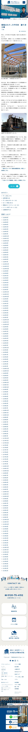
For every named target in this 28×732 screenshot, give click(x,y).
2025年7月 (5, 248)
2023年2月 (5, 315)
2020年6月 (5, 375)
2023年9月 (5, 299)
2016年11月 (5, 468)
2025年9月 (5, 243)
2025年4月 (5, 254)
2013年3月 (5, 568)
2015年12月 (6, 491)
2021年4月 (5, 361)
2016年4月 (5, 482)
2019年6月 (5, 396)
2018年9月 (5, 417)
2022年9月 (5, 326)
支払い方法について (5, 689)
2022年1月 (5, 345)
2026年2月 (5, 231)
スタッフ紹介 (18, 684)
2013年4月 (5, 566)
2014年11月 (5, 522)
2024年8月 (5, 273)
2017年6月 (5, 452)
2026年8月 (5, 217)
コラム (16, 679)
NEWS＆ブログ (18, 671)
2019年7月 (5, 394)
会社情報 (17, 682)
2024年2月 (5, 287)
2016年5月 (5, 480)
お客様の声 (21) (7, 210)
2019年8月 (5, 392)
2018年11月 (5, 412)
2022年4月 (5, 338)
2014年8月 (5, 529)
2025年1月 (5, 261)
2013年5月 (5, 563)
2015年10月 (6, 496)
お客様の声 (17, 669)
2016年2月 (5, 487)
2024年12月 (6, 264)
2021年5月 (5, 359)
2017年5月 (5, 454)
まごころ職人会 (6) (8, 203)
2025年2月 (5, 259)
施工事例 (17, 666)
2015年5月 (5, 508)
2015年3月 (5, 512)
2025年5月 (5, 252)
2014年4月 (5, 538)
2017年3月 (5, 459)
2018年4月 (5, 429)
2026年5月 (5, 224)
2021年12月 (6, 347)
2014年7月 (5, 531)
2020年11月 (6, 371)
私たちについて (4, 682)
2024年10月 (6, 268)
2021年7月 (5, 354)
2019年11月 (5, 385)
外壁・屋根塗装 (4, 673)
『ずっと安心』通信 (19, 676)
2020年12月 (6, 368)
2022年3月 (5, 340)
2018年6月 (5, 424)
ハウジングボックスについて (7, 684)
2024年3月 (5, 285)
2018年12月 (6, 410)
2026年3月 (5, 229)
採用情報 (17, 688)
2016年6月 (5, 478)
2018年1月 (5, 436)
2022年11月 (6, 322)
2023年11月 (6, 294)
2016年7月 (5, 475)
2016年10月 (6, 471)
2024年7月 (5, 275)
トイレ (2, 671)
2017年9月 (5, 445)
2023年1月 (5, 317)
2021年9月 (5, 350)
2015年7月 (5, 503)
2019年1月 (5, 408)
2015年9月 (5, 498)
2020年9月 (5, 373)
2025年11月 (6, 238)
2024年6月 (5, 278)
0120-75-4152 (15, 595)
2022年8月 (5, 329)
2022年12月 (6, 320)
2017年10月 (6, 443)
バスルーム (3, 668)
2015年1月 (5, 517)
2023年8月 (5, 301)
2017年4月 (5, 457)
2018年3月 (5, 431)
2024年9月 (5, 271)
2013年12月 (6, 547)
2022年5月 (5, 336)
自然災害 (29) (6, 198)
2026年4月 (5, 227)
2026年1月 (5, 234)
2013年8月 (5, 556)
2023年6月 (5, 306)
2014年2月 (5, 543)
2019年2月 (5, 405)
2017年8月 (5, 447)
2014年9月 (5, 526)
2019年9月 (5, 389)
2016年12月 (6, 466)
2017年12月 (6, 438)
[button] (26, 707)
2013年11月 (5, 550)
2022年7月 (5, 331)
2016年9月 (5, 473)
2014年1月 (5, 545)
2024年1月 (5, 289)
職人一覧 (17, 686)
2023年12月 (6, 292)
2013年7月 (5, 559)
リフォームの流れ (4, 686)
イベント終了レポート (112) (10, 207)
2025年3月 (5, 257)
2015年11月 (5, 494)
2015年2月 (5, 515)
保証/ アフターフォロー (6, 687)
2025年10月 (6, 241)
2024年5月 (5, 280)
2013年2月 (5, 570)
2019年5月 (5, 399)
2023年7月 (5, 303)
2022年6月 (5, 333)
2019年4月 (5, 401)
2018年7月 (5, 422)
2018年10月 (6, 415)
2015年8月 (5, 501)
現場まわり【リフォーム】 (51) (11, 205)
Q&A (2, 691)
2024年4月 (5, 282)
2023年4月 (5, 310)
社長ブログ (17, 674)
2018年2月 (5, 433)
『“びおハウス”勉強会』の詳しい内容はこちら (13, 180)
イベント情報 (18, 664)
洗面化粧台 (3, 669)
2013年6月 (5, 561)
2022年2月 (5, 343)
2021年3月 (5, 364)
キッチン (3, 666)
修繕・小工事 (4, 679)
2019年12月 (6, 382)
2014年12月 (6, 519)
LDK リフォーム (4, 674)
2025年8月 (5, 245)
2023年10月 (6, 296)
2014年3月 (5, 540)
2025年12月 (6, 236)
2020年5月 (5, 378)
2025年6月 (5, 250)
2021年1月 (5, 366)
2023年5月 (5, 308)
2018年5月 (5, 426)
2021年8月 (5, 352)
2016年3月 (5, 484)
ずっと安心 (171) (7, 196)
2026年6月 (5, 222)
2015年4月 (5, 510)
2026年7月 (5, 220)
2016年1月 (5, 489)
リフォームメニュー (5, 664)
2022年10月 (6, 324)
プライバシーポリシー (18, 692)
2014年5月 (5, 536)
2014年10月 (6, 524)
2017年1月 (5, 464)
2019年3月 (5, 403)
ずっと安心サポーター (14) (10, 200)
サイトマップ (17, 693)
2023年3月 (5, 313)
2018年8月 (5, 419)
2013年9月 (5, 554)
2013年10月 (6, 552)
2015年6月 (5, 505)
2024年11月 (6, 266)
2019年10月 (6, 387)
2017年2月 (5, 461)
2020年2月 (5, 380)
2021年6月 (5, 357)
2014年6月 (5, 533)
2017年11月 (5, 440)
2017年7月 (5, 450)
